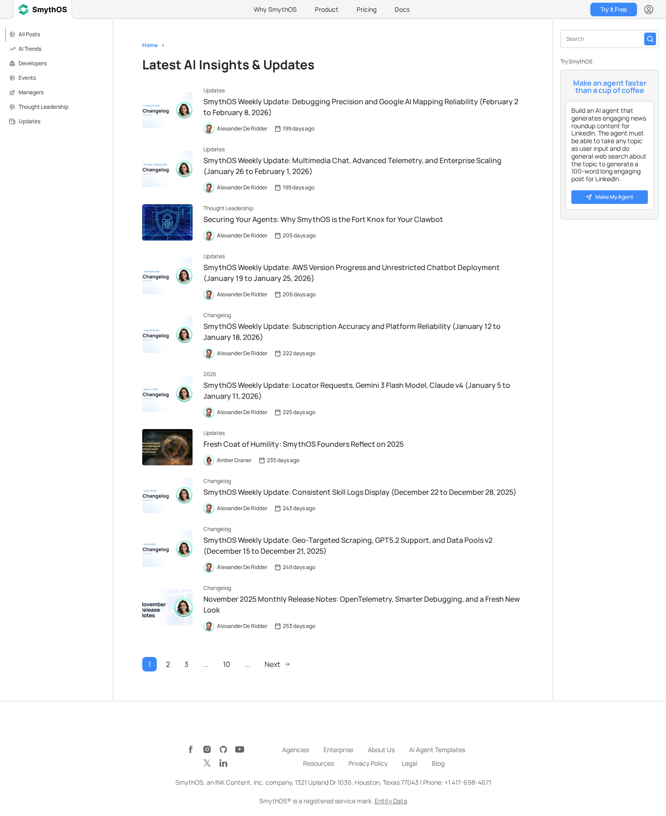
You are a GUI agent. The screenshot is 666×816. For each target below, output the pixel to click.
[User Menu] (649, 9)
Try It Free (613, 9)
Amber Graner (234, 460)
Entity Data (391, 801)
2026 (209, 374)
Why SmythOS (275, 9)
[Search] (650, 39)
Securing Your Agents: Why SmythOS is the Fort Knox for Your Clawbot (323, 219)
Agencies (295, 749)
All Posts (29, 34)
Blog (438, 763)
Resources (318, 763)
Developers (33, 63)
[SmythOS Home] (42, 9)
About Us (381, 749)
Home (150, 45)
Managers (31, 92)
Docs (402, 9)
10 (226, 664)
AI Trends (30, 49)
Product (326, 9)
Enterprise (338, 749)
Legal (409, 763)
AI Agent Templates (437, 749)
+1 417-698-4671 (467, 782)
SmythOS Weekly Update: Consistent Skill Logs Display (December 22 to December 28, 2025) (359, 492)
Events (27, 78)
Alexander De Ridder (242, 128)
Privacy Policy (367, 763)
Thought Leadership (43, 107)
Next (272, 664)
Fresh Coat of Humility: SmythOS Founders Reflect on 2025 (303, 444)
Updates (29, 121)
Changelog (217, 315)
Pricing (366, 9)
